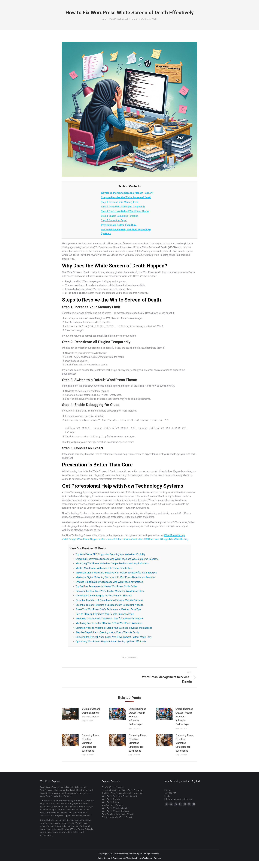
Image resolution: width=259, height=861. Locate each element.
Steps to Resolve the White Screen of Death (126, 197)
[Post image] (70, 714)
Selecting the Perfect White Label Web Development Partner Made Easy (114, 637)
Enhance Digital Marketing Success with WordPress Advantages (109, 582)
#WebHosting (181, 539)
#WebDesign (69, 539)
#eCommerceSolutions (111, 539)
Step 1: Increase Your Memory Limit (119, 202)
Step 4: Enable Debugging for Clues (119, 215)
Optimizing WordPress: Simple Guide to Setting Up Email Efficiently (111, 641)
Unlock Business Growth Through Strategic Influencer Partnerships (137, 716)
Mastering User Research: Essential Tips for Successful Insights (109, 618)
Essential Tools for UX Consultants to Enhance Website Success (109, 600)
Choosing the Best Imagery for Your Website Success (104, 595)
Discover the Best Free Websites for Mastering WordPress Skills (110, 591)
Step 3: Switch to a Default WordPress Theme (125, 211)
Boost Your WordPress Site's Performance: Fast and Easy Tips (108, 609)
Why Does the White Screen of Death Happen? (127, 193)
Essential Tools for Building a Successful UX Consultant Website (109, 604)
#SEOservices (151, 539)
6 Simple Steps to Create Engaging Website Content (91, 712)
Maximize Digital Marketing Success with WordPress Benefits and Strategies (116, 572)
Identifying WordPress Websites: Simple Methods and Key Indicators (112, 563)
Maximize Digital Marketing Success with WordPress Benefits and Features (115, 577)
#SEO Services (129, 858)
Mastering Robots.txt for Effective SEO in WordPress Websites (109, 623)
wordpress (132, 657)
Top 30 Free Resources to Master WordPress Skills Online (106, 586)
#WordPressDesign (174, 535)
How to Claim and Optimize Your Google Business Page (105, 614)
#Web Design (104, 858)
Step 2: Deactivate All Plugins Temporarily (123, 206)
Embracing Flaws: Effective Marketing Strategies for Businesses (91, 743)
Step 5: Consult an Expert (114, 220)
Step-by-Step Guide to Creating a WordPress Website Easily (107, 632)
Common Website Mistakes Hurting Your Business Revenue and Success (114, 627)
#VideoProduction (133, 539)
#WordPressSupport (88, 539)
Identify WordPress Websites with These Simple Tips (104, 568)
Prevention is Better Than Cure (119, 225)
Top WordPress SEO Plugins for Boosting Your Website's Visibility (110, 554)
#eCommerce (116, 858)
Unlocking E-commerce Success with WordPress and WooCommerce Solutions (117, 559)
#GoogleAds (167, 539)
